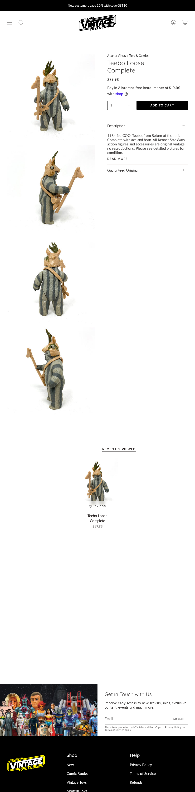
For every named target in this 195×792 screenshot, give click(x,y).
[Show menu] (9, 23)
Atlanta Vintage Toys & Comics (128, 56)
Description (116, 126)
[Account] (173, 23)
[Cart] (185, 23)
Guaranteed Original (122, 170)
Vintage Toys (77, 782)
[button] (21, 23)
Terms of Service (114, 729)
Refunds (136, 782)
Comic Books (77, 773)
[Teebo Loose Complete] (97, 484)
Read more (117, 159)
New (70, 765)
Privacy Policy (173, 727)
